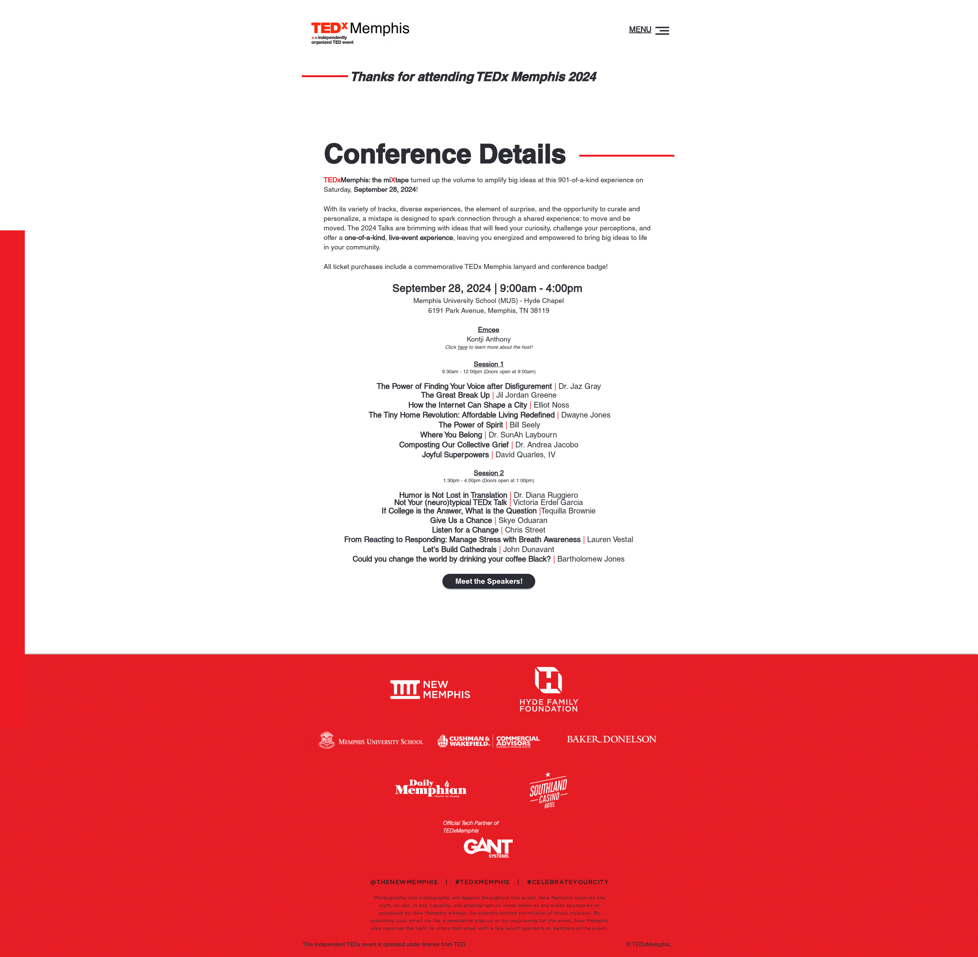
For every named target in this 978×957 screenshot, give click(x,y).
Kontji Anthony (489, 339)
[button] (640, 29)
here (462, 347)
